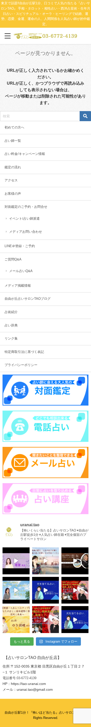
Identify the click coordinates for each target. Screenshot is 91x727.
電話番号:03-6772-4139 (19, 678)
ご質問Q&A (13, 259)
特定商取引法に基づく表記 (24, 351)
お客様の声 (13, 193)
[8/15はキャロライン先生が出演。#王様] (45, 619)
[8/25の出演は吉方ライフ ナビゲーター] (16, 560)
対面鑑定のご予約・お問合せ (26, 206)
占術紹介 (11, 312)
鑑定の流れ (13, 167)
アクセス (11, 180)
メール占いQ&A (21, 271)
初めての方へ (14, 127)
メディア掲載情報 (18, 285)
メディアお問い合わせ (25, 231)
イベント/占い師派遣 (24, 218)
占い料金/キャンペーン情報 (25, 153)
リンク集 (11, 338)
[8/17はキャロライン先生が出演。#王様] (74, 590)
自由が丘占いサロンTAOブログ (28, 298)
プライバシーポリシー (21, 365)
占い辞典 (11, 325)
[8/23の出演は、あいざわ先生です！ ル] (74, 560)
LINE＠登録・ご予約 (20, 246)
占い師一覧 (13, 140)
